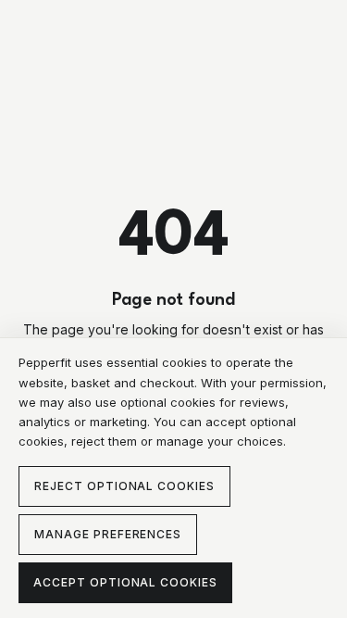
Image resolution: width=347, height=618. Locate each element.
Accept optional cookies (125, 582)
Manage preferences (107, 534)
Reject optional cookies (124, 486)
